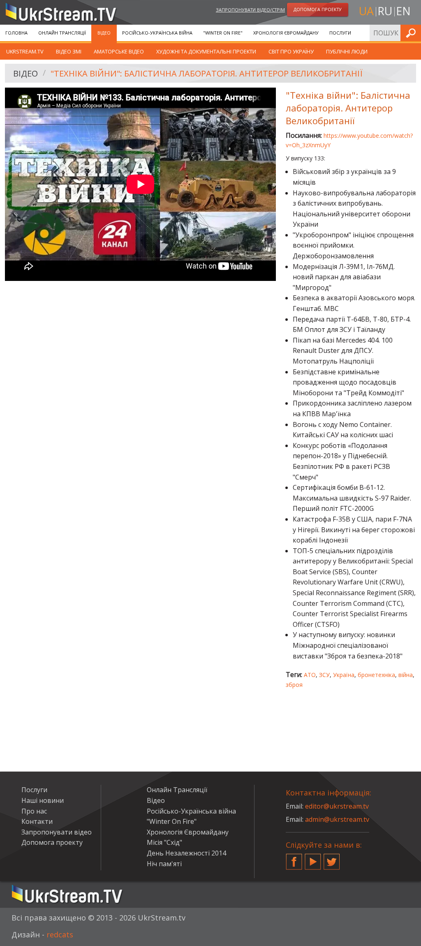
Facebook (294, 858)
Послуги (340, 33)
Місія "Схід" (164, 842)
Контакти (37, 821)
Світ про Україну (291, 51)
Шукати (412, 32)
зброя (294, 685)
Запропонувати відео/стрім (250, 10)
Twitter (332, 858)
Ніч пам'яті (164, 863)
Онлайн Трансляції (62, 33)
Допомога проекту (52, 842)
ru (384, 11)
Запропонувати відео (56, 832)
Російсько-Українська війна (157, 33)
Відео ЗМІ (68, 51)
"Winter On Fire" (223, 33)
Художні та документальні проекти (206, 51)
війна (405, 675)
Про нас (34, 811)
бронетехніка (376, 675)
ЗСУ (324, 675)
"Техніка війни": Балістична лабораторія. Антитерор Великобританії (207, 73)
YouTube (313, 858)
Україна (343, 675)
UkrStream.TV (25, 51)
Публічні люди (347, 51)
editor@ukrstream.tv (337, 806)
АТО (310, 675)
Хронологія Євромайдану (286, 33)
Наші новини (42, 800)
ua (366, 11)
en (403, 11)
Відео (104, 33)
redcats (59, 934)
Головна (16, 33)
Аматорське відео (119, 51)
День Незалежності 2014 (186, 853)
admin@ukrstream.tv (337, 819)
